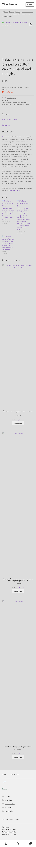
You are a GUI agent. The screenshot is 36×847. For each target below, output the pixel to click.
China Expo (8, 800)
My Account (6, 844)
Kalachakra (6, 137)
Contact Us (6, 827)
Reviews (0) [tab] (6, 125)
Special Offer (9, 811)
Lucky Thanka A (20, 420)
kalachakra (8, 104)
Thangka (11, 12)
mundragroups (11, 98)
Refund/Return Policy (9, 832)
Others (24, 102)
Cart (27, 842)
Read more (18, 591)
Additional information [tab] (9, 119)
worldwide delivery (14, 190)
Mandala (17, 12)
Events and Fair (10, 804)
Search (18, 844)
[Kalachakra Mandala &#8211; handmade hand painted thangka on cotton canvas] (8, 239)
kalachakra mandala (19, 104)
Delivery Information (9, 829)
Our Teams (8, 807)
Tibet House (9, 4)
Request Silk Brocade (9, 834)
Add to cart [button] (18, 423)
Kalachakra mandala (27, 12)
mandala (28, 104)
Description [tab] (6, 114)
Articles (7, 796)
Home (6, 12)
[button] (30, 24)
